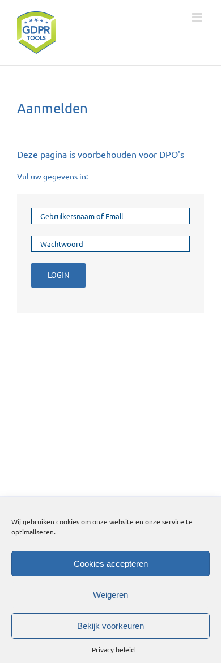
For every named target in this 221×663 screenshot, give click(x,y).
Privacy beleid (113, 649)
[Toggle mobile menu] (198, 17)
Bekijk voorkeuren (110, 626)
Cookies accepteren (111, 563)
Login (58, 275)
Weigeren (110, 595)
